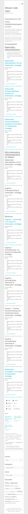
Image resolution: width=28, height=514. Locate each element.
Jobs (16, 491)
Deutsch (16, 486)
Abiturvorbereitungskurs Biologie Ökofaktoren (14, 449)
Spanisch (13, 501)
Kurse (10, 443)
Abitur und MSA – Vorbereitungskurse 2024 (18, 417)
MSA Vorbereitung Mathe (14, 437)
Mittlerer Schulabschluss (11, 498)
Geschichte (7, 491)
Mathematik (11, 494)
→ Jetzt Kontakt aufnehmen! (10, 83)
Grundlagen (12, 491)
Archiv (7, 486)
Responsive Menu (22, 3)
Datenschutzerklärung (10, 509)
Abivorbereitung (18, 434)
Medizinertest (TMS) (19, 494)
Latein (6, 494)
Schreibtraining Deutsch (10, 439)
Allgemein (7, 443)
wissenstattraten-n (10, 442)
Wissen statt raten (11, 9)
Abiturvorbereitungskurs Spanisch (12, 446)
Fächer (17, 488)
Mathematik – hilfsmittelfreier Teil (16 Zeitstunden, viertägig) (13, 63)
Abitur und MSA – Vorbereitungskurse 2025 (9, 426)
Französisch (12, 488)
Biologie (12, 486)
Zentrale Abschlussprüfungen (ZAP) (12, 502)
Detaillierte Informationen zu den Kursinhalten (13, 86)
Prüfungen (8, 501)
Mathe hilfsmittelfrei (9, 436)
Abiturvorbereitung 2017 (10, 434)
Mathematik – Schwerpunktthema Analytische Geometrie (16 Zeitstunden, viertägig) (13, 123)
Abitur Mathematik (13, 433)
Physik (16, 499)
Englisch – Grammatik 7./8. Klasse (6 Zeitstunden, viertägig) (13, 221)
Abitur (7, 483)
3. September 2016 (18, 442)
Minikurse (8, 497)
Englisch (7, 488)
